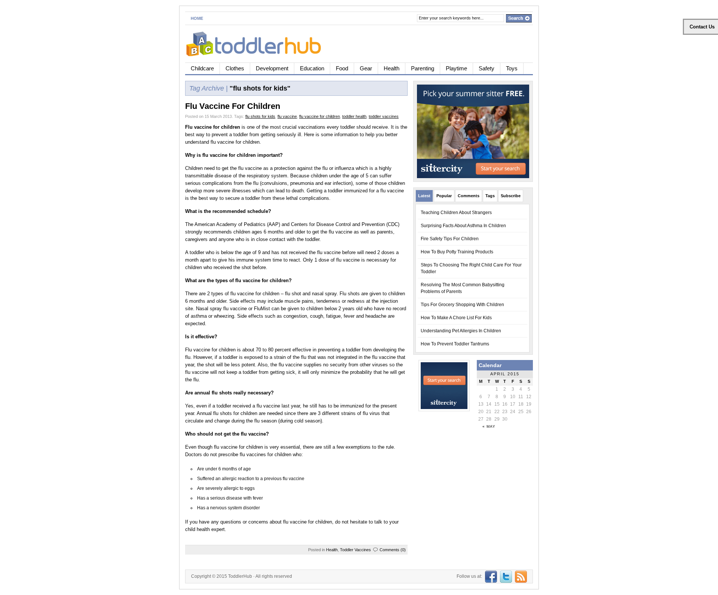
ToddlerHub (240, 576)
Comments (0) (393, 549)
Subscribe (511, 195)
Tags (490, 195)
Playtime (456, 68)
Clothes (234, 68)
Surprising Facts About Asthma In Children (463, 225)
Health (391, 68)
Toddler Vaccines (355, 549)
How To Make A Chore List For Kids (456, 317)
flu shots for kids (260, 116)
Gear (366, 68)
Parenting (422, 68)
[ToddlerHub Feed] (520, 576)
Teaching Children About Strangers (456, 212)
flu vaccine (287, 116)
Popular (444, 195)
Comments (468, 195)
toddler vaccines (384, 116)
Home (197, 18)
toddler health (354, 116)
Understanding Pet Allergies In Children (461, 330)
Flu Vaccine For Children (232, 106)
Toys (512, 68)
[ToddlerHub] (258, 42)
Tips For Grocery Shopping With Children (462, 304)
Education (312, 68)
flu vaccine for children (319, 116)
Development (272, 68)
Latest (424, 195)
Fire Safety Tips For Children (450, 238)
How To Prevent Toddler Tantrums (455, 344)
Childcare (202, 68)
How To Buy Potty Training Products (457, 251)
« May (488, 426)
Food (342, 68)
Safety (486, 68)
